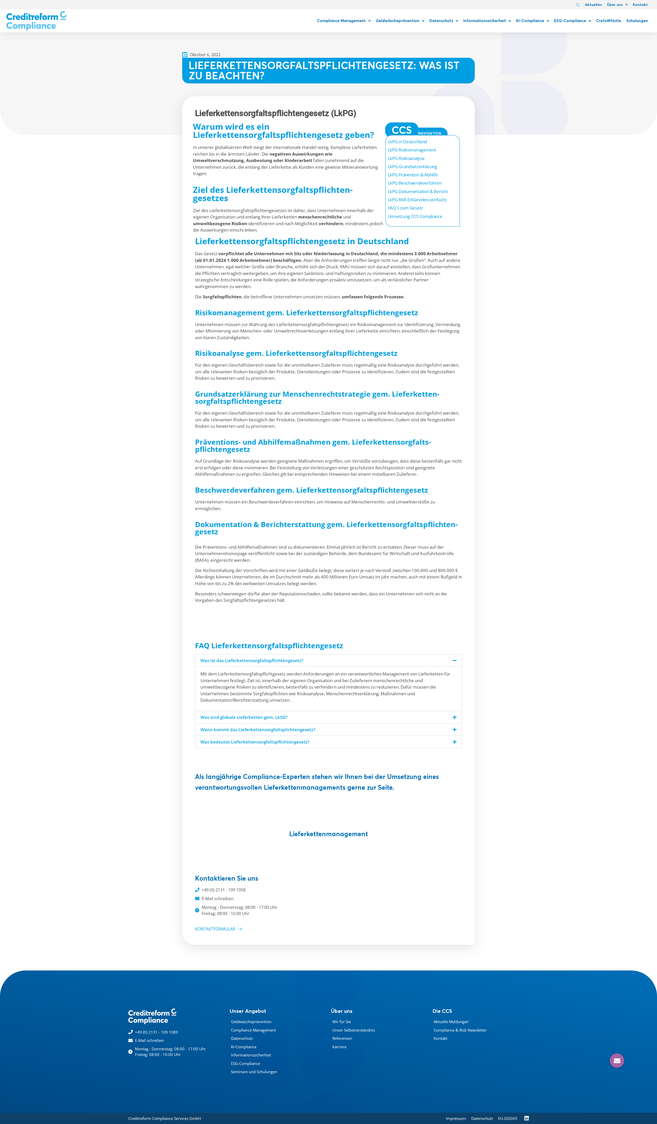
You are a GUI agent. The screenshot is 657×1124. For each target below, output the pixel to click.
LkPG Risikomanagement (412, 150)
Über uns (615, 4)
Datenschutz (441, 20)
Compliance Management (341, 20)
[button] (328, 660)
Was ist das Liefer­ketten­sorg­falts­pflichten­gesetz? (251, 660)
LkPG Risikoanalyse (406, 158)
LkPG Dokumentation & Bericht (418, 191)
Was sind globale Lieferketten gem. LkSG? (243, 717)
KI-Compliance (530, 20)
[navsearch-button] (578, 5)
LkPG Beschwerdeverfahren (415, 183)
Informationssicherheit (484, 20)
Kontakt (640, 4)
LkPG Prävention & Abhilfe (413, 175)
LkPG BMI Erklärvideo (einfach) (417, 200)
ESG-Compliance (570, 20)
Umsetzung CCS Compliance (415, 216)
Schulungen (637, 20)
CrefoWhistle (608, 20)
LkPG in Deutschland (407, 142)
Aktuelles (593, 4)
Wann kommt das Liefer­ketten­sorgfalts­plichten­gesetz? (257, 729)
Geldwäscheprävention (397, 20)
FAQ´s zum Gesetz (405, 208)
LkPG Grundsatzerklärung (412, 166)
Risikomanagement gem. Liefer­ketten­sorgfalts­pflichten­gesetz (306, 312)
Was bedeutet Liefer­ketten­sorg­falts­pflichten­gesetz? (255, 742)
